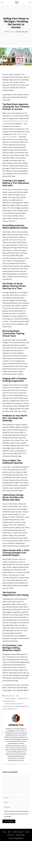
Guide (7, 696)
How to (12, 696)
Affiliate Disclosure (18, 832)
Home (4, 832)
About (9, 832)
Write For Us (10, 835)
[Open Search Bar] (2, 2)
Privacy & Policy (20, 835)
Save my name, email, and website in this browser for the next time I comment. (16, 813)
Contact (27, 832)
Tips (17, 696)
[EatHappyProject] (16, 2)
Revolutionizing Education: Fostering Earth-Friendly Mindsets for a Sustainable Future (15, 706)
